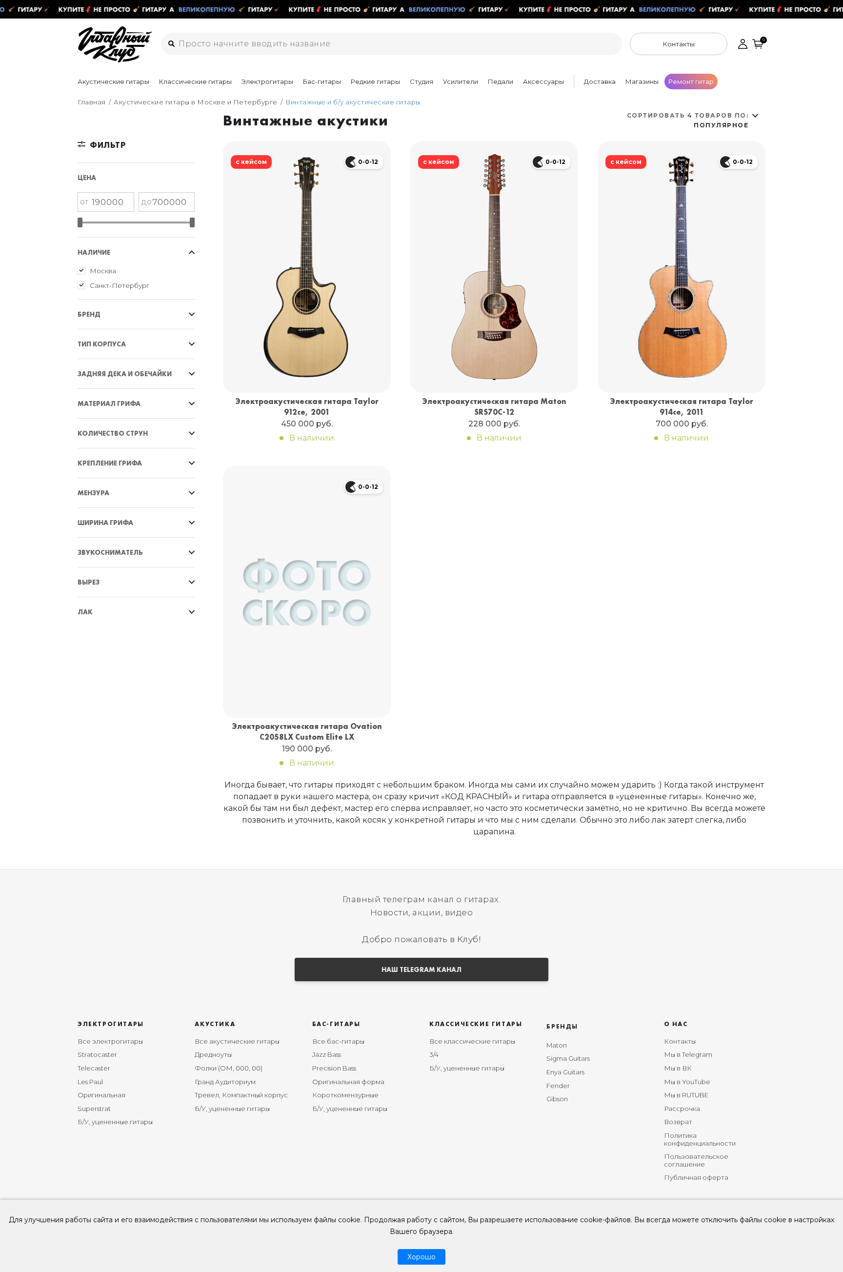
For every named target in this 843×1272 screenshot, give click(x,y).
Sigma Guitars (568, 1058)
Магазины (642, 81)
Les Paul (90, 1082)
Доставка (600, 81)
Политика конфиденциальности (700, 1139)
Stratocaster (97, 1054)
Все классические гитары (472, 1041)
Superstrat (94, 1108)
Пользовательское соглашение (696, 1160)
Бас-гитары (322, 81)
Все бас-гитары (338, 1041)
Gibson (557, 1099)
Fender (558, 1086)
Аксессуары (543, 81)
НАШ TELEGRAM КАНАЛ (421, 969)
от (84, 201)
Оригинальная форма (348, 1082)
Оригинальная (101, 1095)
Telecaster (94, 1068)
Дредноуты (213, 1054)
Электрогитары (267, 81)
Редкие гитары (375, 81)
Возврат (678, 1122)
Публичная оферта (696, 1177)
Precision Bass (334, 1068)
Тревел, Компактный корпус (241, 1095)
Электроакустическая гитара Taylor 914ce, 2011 (681, 406)
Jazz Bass (326, 1054)
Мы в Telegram (688, 1054)
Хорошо (421, 1256)
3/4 (434, 1054)
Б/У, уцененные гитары (115, 1122)
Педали (500, 81)
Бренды (562, 1026)
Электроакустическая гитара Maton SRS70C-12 (494, 406)
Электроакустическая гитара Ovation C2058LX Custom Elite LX (307, 731)
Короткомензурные (345, 1095)
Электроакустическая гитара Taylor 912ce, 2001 (307, 406)
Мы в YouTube (687, 1082)
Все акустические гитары (237, 1041)
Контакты (680, 1041)
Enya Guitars (565, 1072)
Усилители (460, 81)
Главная (92, 102)
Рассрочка (682, 1108)
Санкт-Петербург (119, 285)
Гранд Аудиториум (225, 1082)
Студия (421, 81)
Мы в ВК (678, 1068)
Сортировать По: (688, 120)
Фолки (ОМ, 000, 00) (228, 1068)
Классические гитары (195, 81)
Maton (556, 1045)
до (146, 201)
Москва (103, 271)
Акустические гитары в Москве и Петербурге (196, 102)
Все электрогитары (110, 1041)
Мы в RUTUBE (686, 1095)
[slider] (80, 222)
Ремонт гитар (691, 81)
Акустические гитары (113, 81)
